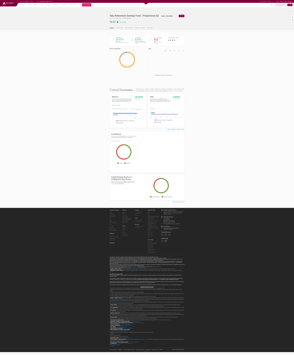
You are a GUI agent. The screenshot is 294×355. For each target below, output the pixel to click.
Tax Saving (112, 227)
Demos (123, 231)
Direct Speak (125, 234)
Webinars (124, 232)
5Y (183, 50)
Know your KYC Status (152, 220)
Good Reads (125, 235)
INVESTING (48, 4)
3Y (179, 50)
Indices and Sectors (126, 219)
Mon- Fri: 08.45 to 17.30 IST (169, 222)
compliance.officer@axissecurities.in (124, 302)
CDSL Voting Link (128, 343)
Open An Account (280, 4)
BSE (149, 213)
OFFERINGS (22, 4)
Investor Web (112, 240)
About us (282, 1)
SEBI (149, 215)
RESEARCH (36, 4)
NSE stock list (125, 221)
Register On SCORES (115, 331)
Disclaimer (120, 349)
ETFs (111, 224)
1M (165, 50)
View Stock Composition (178, 202)
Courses (124, 229)
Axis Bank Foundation (152, 243)
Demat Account (113, 229)
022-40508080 (166, 218)
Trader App (112, 235)
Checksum (112, 345)
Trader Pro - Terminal (114, 236)
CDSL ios (150, 233)
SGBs (111, 221)
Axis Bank (150, 241)
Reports (136, 215)
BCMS (149, 230)
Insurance (112, 242)
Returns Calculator (139, 220)
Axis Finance (150, 244)
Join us (277, 1)
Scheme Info (150, 27)
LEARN (42, 4)
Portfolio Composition (140, 27)
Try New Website (86, 4)
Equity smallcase (113, 230)
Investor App (112, 238)
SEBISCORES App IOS (152, 226)
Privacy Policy (148, 349)
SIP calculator (138, 221)
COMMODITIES (64, 4)
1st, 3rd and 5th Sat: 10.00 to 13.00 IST (171, 223)
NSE (149, 212)
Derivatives (112, 213)
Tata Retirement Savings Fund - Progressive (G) (134, 15)
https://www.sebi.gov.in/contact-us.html (127, 263)
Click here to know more (135, 321)
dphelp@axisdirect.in (157, 266)
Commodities (112, 216)
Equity (111, 212)
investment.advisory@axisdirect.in (139, 267)
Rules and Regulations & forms (128, 349)
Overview (112, 27)
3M (170, 50)
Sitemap (160, 349)
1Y (174, 50)
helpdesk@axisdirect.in (168, 229)
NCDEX (168, 319)
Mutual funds (112, 215)
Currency (111, 225)
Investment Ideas (138, 212)
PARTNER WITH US (72, 4)
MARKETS (29, 4)
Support (289, 1)
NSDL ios (150, 236)
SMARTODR (150, 219)
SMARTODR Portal (124, 331)
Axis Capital (150, 246)
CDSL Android (151, 232)
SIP (110, 218)
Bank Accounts (155, 349)
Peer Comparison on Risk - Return (176, 129)
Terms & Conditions (113, 349)
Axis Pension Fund (152, 252)
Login (289, 4)
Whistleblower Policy (152, 222)
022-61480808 (166, 219)
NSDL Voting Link (120, 343)
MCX (164, 319)
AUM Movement (119, 27)
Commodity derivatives (127, 218)
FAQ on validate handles (115, 344)
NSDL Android (151, 235)
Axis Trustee (150, 247)
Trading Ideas (138, 213)
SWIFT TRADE (55, 4)
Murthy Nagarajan (127, 18)
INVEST (181, 15)
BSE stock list (125, 222)
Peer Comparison (129, 27)
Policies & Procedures (140, 349)
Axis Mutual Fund (151, 249)
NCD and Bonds (113, 222)
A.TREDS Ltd (150, 250)
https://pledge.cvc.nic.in (143, 339)
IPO (80, 4)
